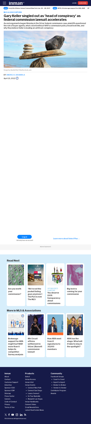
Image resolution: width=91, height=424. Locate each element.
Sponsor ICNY (10, 390)
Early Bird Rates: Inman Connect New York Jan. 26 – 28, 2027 (29, 8)
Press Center (9, 396)
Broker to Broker (59, 385)
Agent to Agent (59, 382)
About (7, 376)
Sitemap (8, 393)
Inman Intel (29, 382)
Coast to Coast (59, 379)
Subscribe (83, 3)
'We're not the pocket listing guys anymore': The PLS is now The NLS (35, 293)
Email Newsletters (32, 407)
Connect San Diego (35, 390)
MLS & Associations (13, 12)
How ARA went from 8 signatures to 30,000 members (54, 343)
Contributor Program (58, 390)
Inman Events (30, 385)
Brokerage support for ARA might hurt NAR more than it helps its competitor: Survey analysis (15, 346)
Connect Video (30, 404)
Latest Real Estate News (34, 410)
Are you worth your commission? (14, 291)
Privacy (7, 404)
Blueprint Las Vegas (35, 399)
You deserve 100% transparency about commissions (53, 297)
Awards (53, 393)
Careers (7, 399)
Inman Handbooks (32, 402)
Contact (8, 379)
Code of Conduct (11, 402)
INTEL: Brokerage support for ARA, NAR (71, 8)
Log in (74, 3)
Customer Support (11, 382)
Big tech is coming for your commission (74, 291)
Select (27, 376)
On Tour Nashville (34, 396)
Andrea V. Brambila (15, 75)
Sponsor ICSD (10, 388)
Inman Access (30, 379)
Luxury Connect (33, 393)
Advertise (8, 385)
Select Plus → (74, 239)
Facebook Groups (57, 376)
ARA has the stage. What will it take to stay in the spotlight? (74, 342)
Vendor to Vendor (59, 388)
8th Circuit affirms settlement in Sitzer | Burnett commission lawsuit (35, 345)
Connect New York (34, 388)
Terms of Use (10, 407)
